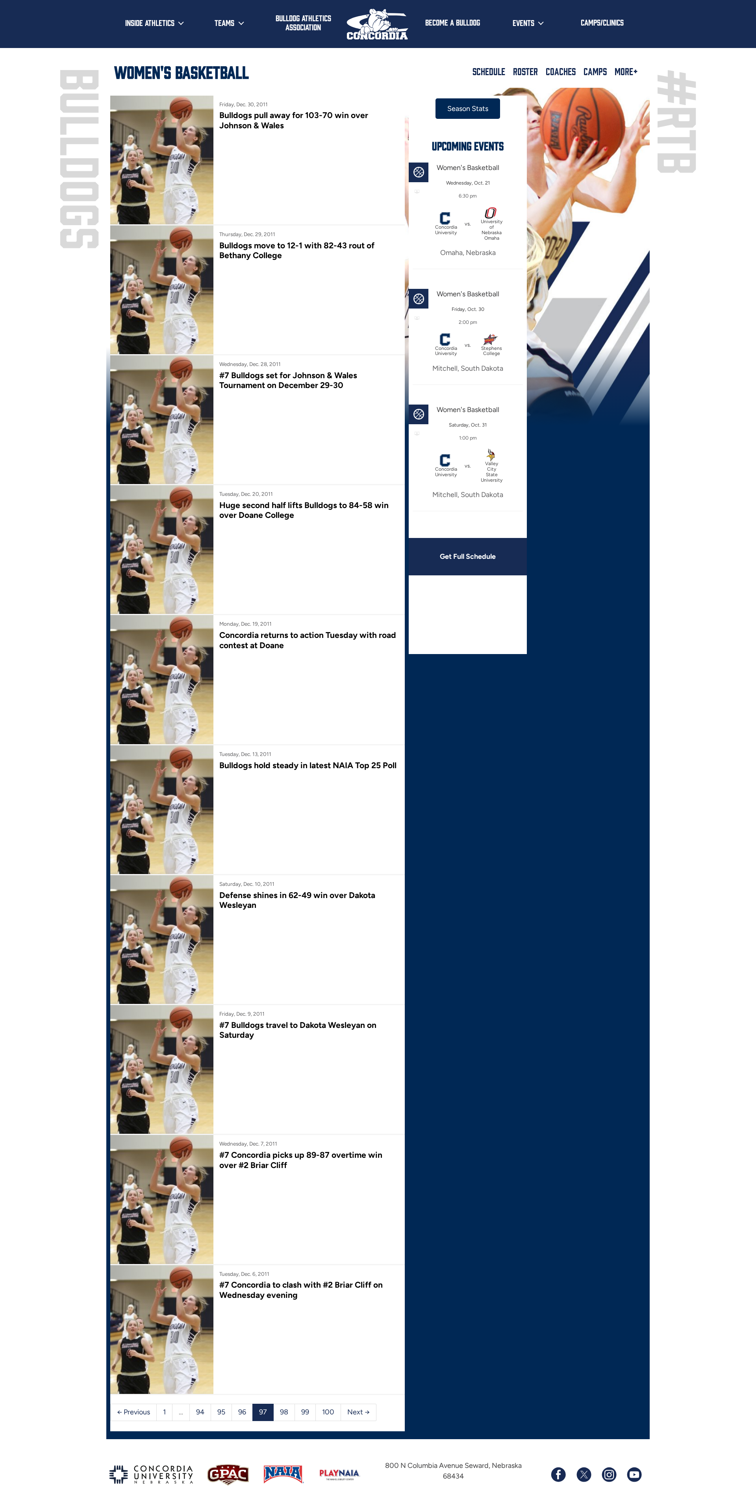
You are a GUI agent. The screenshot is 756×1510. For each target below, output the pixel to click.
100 (328, 1412)
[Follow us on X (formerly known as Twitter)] (583, 1474)
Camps (595, 71)
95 (221, 1412)
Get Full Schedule (468, 556)
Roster (525, 71)
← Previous (133, 1412)
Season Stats (467, 108)
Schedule (488, 71)
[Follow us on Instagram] (608, 1474)
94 (200, 1412)
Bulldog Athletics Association (303, 22)
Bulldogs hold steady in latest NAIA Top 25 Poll (308, 765)
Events (523, 22)
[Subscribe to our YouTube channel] (634, 1474)
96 (242, 1412)
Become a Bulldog (452, 22)
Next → (358, 1412)
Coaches (561, 71)
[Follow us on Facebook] (558, 1474)
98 (284, 1412)
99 (305, 1412)
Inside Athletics (149, 22)
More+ (626, 71)
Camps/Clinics (602, 22)
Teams (224, 22)
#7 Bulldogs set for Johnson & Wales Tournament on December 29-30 (288, 380)
